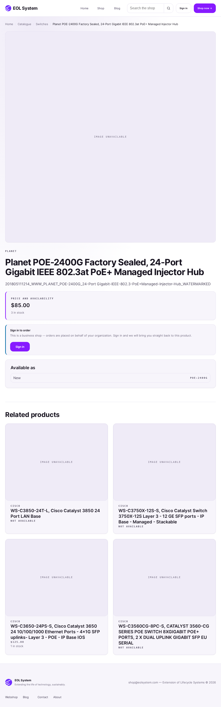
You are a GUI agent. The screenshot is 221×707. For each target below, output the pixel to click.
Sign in (184, 8)
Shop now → (204, 8)
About (57, 697)
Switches (42, 24)
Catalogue (24, 24)
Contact (43, 697)
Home (84, 8)
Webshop (11, 697)
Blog (117, 8)
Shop (100, 8)
